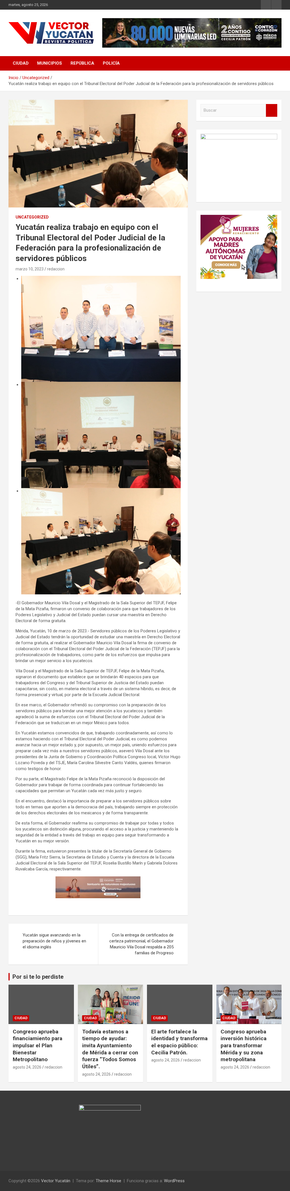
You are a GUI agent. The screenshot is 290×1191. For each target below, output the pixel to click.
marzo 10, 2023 (30, 269)
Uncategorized (32, 217)
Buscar (271, 110)
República (82, 63)
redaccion (56, 269)
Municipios (49, 63)
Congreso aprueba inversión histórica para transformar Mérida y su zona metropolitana (243, 1045)
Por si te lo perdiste (37, 976)
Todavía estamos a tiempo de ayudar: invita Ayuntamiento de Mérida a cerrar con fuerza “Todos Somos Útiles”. (110, 1049)
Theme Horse (108, 1180)
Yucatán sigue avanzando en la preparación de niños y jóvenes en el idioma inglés (54, 941)
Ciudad (21, 63)
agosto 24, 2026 (27, 1067)
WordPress (174, 1180)
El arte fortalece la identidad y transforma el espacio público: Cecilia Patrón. (179, 1042)
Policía (111, 63)
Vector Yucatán (55, 1180)
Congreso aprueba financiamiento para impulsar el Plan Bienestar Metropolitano (37, 1045)
